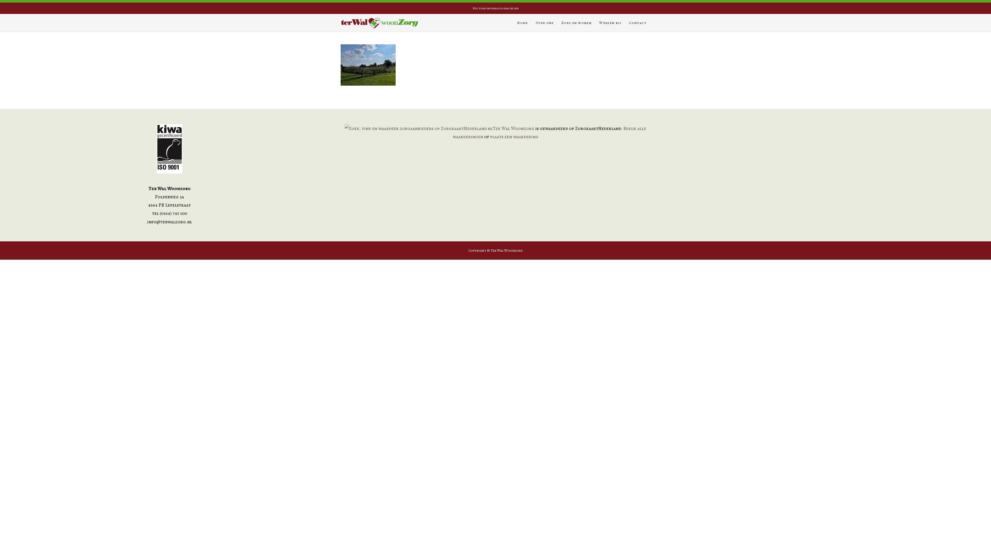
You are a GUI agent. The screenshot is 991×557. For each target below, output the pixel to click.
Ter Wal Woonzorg (513, 128)
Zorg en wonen (576, 22)
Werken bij (610, 22)
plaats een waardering (514, 137)
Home (522, 22)
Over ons (545, 22)
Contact (637, 22)
